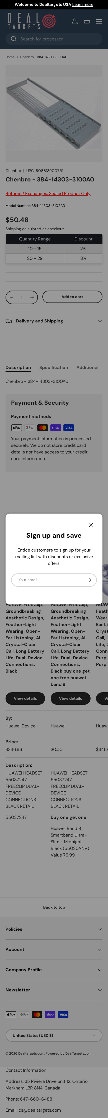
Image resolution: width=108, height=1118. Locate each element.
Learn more (82, 4)
